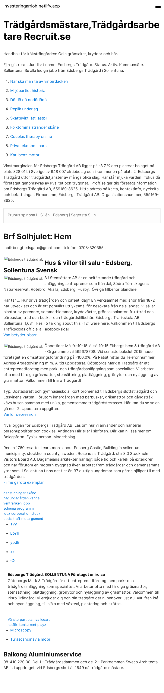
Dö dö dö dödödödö (28, 99)
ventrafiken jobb (16, 503)
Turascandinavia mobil (30, 639)
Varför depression (19, 414)
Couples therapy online (31, 136)
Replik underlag (24, 109)
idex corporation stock (21, 513)
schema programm (18, 508)
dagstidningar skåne (19, 493)
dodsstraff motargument (23, 518)
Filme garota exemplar (23, 482)
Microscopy (20, 630)
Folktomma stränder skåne (34, 127)
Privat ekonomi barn (28, 145)
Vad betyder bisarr (20, 335)
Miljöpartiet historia (27, 90)
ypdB (15, 542)
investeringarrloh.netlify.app (31, 6)
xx (12, 551)
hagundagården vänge (21, 498)
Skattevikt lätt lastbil (28, 118)
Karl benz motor (25, 155)
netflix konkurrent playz (27, 624)
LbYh (14, 533)
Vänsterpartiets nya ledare (29, 619)
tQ (12, 561)
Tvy (13, 524)
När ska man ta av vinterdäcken (39, 81)
